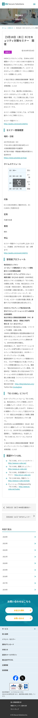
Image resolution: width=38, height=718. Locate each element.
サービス (5, 629)
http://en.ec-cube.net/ (22, 475)
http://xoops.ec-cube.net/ (17, 469)
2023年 (5, 543)
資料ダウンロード (8, 644)
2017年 (5, 583)
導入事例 (5, 634)
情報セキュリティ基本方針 (19, 706)
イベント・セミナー (8, 639)
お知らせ (7, 52)
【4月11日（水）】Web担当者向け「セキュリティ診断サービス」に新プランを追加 (21, 507)
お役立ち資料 (19, 610)
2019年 (5, 570)
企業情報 (5, 665)
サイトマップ (15, 709)
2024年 (5, 537)
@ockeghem (17, 387)
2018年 (5, 576)
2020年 (5, 563)
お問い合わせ (19, 618)
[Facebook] (15, 678)
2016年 (5, 589)
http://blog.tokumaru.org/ (24, 384)
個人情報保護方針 (16, 702)
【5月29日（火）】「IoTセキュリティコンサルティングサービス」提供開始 (21, 517)
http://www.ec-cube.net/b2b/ (19, 481)
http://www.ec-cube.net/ (17, 463)
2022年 (5, 550)
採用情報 (5, 670)
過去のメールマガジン (9, 655)
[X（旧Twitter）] (22, 678)
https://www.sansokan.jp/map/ (15, 158)
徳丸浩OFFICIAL (7, 660)
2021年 (5, 556)
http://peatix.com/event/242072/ (16, 124)
